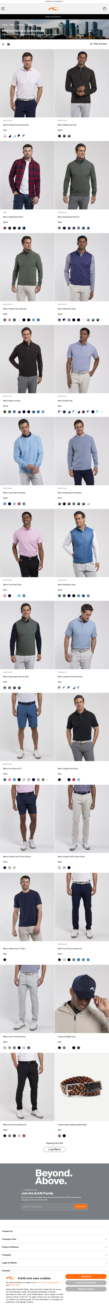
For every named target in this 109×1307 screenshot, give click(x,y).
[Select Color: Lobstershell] (24, 1135)
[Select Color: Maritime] (14, 320)
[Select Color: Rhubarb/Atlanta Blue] (83, 411)
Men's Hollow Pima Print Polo (70, 676)
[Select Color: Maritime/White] (59, 687)
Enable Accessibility (54, 1)
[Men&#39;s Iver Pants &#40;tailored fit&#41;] (82, 907)
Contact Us (7, 1231)
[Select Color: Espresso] (4, 411)
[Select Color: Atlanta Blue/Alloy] (64, 320)
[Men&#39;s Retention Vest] (82, 267)
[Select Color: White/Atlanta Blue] (9, 136)
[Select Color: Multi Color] (59, 1135)
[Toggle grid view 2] (8, 44)
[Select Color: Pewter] (78, 228)
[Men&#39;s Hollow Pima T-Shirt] (27, 907)
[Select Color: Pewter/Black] (19, 228)
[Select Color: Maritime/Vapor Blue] (14, 411)
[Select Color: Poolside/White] (97, 411)
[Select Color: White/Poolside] (14, 136)
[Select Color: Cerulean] (88, 959)
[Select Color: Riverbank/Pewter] (88, 595)
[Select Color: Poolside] (19, 595)
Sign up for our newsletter (83, 16)
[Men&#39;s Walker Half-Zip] (82, 83)
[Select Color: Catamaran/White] (88, 411)
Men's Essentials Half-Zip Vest (16, 676)
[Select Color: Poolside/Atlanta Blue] (93, 320)
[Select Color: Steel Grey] (43, 779)
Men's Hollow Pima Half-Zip (15, 309)
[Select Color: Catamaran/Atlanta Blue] (83, 595)
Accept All (86, 1276)
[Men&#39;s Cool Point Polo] (27, 543)
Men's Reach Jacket (11, 400)
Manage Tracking (86, 1289)
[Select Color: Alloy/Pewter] (88, 320)
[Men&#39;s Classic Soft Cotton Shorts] (27, 819)
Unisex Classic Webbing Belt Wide (72, 1124)
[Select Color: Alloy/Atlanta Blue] (19, 411)
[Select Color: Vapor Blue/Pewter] (69, 320)
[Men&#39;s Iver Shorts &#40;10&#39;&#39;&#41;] (27, 727)
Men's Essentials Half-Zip (68, 217)
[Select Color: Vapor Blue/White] (73, 411)
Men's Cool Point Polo (12, 584)
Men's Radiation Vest (67, 584)
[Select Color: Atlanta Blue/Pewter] (64, 136)
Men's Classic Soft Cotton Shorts (17, 856)
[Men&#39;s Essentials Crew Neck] (82, 451)
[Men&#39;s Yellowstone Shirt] (27, 175)
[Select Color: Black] (28, 320)
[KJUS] (54, 8)
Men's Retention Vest (67, 309)
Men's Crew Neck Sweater (14, 492)
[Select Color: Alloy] (14, 503)
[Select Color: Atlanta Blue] (24, 320)
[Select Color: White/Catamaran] (73, 687)
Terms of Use (41, 1282)
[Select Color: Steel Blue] (28, 1047)
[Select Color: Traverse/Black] (24, 228)
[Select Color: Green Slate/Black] (9, 228)
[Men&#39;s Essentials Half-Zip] (82, 175)
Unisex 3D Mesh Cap (67, 1036)
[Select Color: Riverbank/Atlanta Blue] (69, 136)
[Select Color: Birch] (24, 779)
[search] (93, 8)
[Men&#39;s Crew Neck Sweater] (27, 451)
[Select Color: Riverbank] (33, 320)
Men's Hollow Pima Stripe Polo (16, 125)
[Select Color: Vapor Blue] (4, 503)
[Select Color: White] (19, 320)
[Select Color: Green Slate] (4, 320)
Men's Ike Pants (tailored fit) (14, 1124)
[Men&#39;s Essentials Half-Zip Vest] (27, 635)
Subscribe (82, 1206)
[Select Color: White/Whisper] (4, 136)
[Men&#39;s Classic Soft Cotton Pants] (82, 819)
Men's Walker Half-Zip (67, 125)
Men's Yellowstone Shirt (13, 217)
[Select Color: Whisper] (9, 320)
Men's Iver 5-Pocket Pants (14, 1036)
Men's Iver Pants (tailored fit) (70, 948)
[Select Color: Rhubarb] (19, 503)
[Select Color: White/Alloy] (88, 503)
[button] (8, 8)
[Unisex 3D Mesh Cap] (82, 999)
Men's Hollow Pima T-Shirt (14, 948)
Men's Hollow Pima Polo (68, 768)
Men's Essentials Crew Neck (70, 492)
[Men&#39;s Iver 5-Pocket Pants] (27, 999)
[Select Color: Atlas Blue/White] (24, 136)
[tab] (105, 8)
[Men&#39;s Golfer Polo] (82, 359)
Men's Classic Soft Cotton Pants (71, 856)
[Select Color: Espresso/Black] (59, 136)
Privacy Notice (53, 1282)
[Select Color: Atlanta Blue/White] (19, 136)
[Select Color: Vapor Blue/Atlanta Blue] (69, 228)
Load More (54, 1149)
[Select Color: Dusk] (59, 320)
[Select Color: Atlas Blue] (24, 503)
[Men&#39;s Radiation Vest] (82, 543)
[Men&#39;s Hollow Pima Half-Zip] (27, 267)
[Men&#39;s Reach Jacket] (27, 359)
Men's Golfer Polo (65, 400)
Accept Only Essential (86, 1282)
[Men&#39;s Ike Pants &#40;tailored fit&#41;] (27, 1087)
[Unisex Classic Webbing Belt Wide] (82, 1087)
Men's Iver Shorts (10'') (12, 768)
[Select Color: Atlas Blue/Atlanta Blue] (83, 228)
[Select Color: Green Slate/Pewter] (59, 228)
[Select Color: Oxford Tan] (38, 779)
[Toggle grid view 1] (3, 44)
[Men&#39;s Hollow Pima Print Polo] (82, 635)
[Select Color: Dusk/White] (59, 411)
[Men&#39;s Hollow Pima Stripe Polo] (27, 83)
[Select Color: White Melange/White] (83, 320)
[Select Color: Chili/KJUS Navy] (4, 228)
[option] (27, 83)
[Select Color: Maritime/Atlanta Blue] (64, 411)
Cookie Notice (14, 1285)
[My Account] (99, 8)
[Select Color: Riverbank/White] (78, 687)
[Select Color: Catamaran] (38, 320)
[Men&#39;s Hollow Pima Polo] (82, 727)
